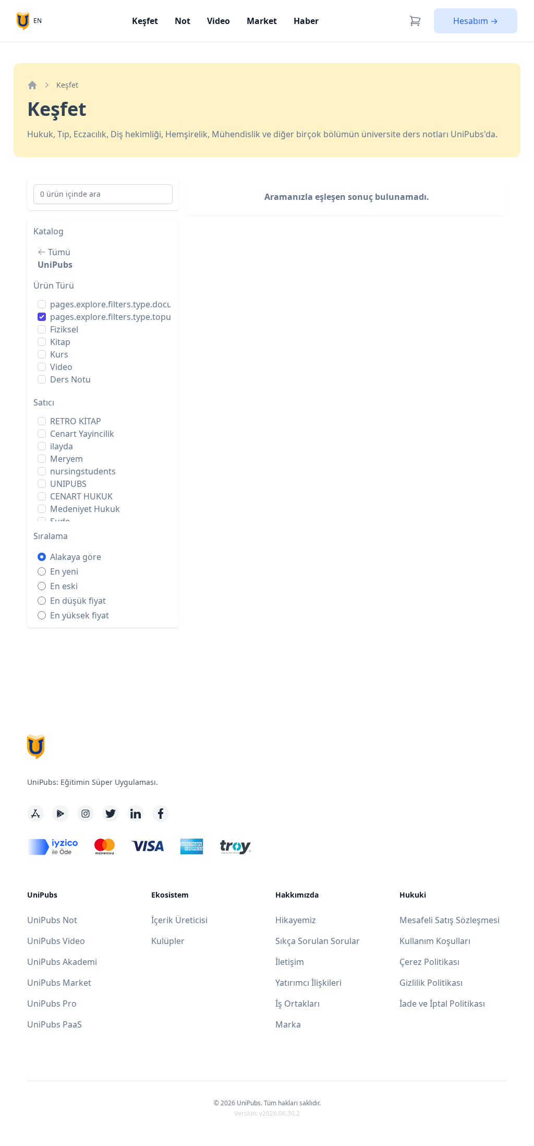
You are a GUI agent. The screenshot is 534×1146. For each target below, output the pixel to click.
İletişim (289, 962)
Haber (306, 21)
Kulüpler (168, 941)
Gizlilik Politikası (431, 982)
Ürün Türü (53, 285)
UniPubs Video (56, 941)
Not (182, 21)
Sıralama (50, 536)
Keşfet (145, 21)
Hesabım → (475, 21)
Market (262, 21)
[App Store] (35, 813)
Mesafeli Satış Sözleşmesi (449, 920)
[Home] (32, 85)
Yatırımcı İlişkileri (308, 982)
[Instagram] (85, 813)
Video (218, 21)
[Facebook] (160, 813)
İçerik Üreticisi (179, 920)
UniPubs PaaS (54, 1024)
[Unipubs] (23, 20)
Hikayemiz (295, 920)
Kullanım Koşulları (434, 941)
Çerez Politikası (429, 962)
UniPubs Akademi (62, 962)
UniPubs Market (59, 982)
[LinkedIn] (135, 813)
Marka (288, 1024)
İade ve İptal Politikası (442, 1003)
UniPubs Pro (52, 1003)
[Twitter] (110, 813)
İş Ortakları (297, 1003)
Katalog (48, 231)
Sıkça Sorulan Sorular (317, 941)
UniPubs (55, 264)
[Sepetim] (415, 21)
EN (37, 20)
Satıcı (43, 402)
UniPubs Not (52, 920)
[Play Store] (60, 813)
